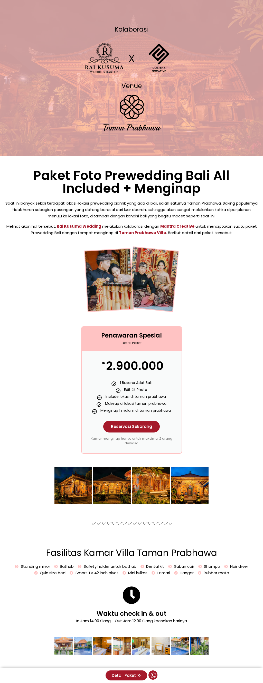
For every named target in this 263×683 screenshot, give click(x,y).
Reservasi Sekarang (131, 426)
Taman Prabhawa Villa (142, 232)
